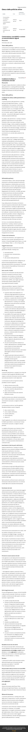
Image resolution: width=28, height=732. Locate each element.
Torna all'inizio (21, 78)
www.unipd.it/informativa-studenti (10, 283)
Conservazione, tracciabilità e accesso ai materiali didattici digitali (14, 728)
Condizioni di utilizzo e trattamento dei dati (14, 729)
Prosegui (14, 730)
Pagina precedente (22, 7)
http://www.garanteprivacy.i (8, 666)
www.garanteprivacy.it (13, 200)
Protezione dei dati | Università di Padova (16, 690)
